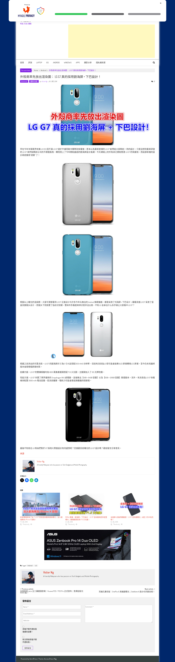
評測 (30, 62)
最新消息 (34, 81)
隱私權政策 (100, 62)
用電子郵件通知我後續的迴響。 (29, 630)
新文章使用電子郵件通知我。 (29, 640)
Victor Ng (44, 81)
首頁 (22, 62)
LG (36, 566)
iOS (47, 62)
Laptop (39, 62)
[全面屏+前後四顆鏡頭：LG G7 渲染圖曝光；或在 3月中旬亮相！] (132, 504)
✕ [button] (161, 3)
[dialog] (87, 11)
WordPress (34, 659)
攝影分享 (88, 62)
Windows (68, 62)
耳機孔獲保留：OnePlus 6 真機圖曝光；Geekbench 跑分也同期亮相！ (127, 592)
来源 (22, 453)
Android (56, 62)
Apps (78, 62)
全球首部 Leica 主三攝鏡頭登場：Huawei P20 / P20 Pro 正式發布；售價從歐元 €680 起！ (51, 592)
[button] (71, 14)
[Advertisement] (111, 41)
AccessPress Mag (50, 659)
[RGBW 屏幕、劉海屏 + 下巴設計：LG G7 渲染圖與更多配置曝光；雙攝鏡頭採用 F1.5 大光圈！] (86, 504)
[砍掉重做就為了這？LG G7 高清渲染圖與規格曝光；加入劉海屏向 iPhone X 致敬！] (41, 504)
